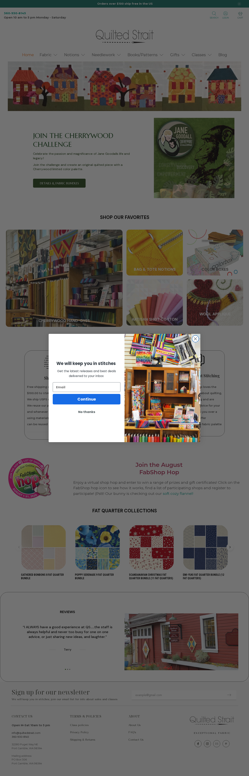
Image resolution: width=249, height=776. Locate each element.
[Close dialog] (195, 338)
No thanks (86, 412)
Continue (86, 399)
